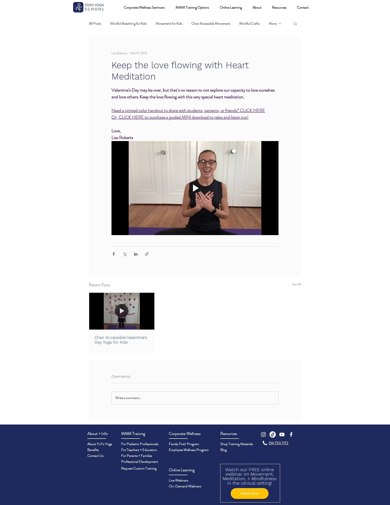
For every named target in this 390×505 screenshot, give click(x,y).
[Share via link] (147, 254)
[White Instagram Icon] (263, 434)
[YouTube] (282, 434)
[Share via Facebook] (113, 254)
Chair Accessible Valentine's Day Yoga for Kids (121, 340)
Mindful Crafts (249, 23)
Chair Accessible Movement (210, 23)
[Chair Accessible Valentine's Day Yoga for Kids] (121, 311)
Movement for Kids (169, 23)
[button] (146, 7)
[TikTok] (272, 434)
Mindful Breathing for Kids (128, 23)
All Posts (95, 23)
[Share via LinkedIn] (136, 254)
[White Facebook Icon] (291, 434)
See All (296, 284)
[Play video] (195, 188)
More (272, 23)
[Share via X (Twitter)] (125, 254)
